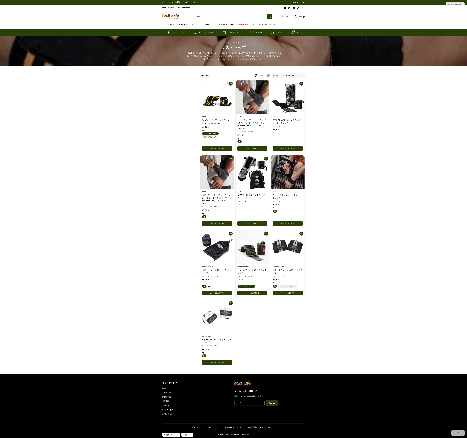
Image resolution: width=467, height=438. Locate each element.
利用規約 (228, 427)
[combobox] (233, 16)
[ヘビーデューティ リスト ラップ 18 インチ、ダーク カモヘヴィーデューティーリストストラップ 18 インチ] (252, 97)
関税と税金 (166, 397)
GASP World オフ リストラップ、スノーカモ (251, 196)
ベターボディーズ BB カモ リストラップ (252, 271)
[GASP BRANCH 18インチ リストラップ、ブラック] (288, 97)
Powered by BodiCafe (240, 435)
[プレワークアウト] (169, 32)
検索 (164, 388)
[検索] (269, 16)
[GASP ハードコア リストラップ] (217, 97)
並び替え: (277, 75)
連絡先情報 (252, 427)
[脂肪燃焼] (273, 32)
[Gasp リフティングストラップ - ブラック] (288, 172)
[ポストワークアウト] (224, 32)
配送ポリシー (240, 427)
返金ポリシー (197, 427)
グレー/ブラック (209, 137)
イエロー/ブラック (210, 133)
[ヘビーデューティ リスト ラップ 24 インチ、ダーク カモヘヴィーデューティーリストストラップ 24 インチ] (217, 172)
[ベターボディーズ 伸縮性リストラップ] (288, 247)
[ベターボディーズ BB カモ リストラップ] (252, 247)
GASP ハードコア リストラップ (215, 120)
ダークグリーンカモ (246, 286)
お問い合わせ (167, 414)
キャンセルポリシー (267, 427)
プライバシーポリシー (213, 427)
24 (209, 286)
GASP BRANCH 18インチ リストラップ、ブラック (287, 121)
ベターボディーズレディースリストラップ (216, 340)
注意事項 (165, 401)
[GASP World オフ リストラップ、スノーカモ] (252, 172)
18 (204, 286)
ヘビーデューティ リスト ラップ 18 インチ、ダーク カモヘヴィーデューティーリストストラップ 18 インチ (251, 124)
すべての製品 (167, 392)
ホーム (227, 42)
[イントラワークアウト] (195, 32)
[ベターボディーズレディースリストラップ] (217, 317)
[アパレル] (252, 32)
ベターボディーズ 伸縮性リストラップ (287, 271)
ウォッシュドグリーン (287, 286)
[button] (299, 16)
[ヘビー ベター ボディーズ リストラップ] (217, 247)
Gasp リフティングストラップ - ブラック (286, 196)
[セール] (293, 32)
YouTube (165, 405)
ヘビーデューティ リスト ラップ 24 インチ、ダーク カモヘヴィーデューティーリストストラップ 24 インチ (216, 199)
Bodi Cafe (228, 435)
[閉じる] (303, 2)
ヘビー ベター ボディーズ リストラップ (216, 271)
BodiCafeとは (167, 410)
